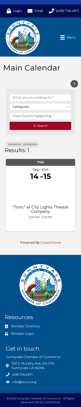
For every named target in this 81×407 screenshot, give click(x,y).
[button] (74, 84)
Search (42, 126)
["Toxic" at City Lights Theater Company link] (40, 192)
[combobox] (40, 106)
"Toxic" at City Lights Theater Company (40, 209)
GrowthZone (50, 243)
